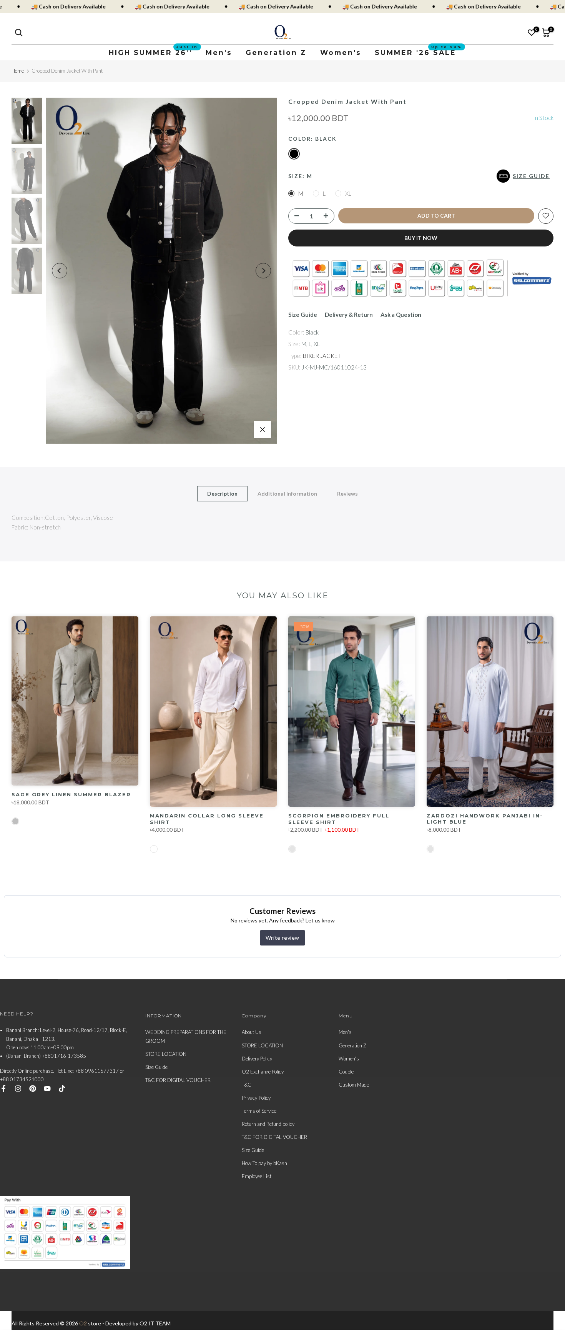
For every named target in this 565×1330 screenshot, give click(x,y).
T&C (246, 1085)
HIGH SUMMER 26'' (153, 52)
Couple (346, 1072)
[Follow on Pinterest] (32, 1088)
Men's (219, 52)
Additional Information (287, 493)
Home (18, 71)
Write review (282, 937)
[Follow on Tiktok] (61, 1088)
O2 (83, 1323)
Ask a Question (401, 314)
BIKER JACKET (322, 355)
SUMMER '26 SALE (418, 52)
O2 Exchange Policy (263, 1072)
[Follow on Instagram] (18, 1088)
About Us (251, 1032)
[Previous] (59, 270)
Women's (340, 52)
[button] (525, 176)
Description (222, 493)
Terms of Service (259, 1111)
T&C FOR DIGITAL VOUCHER (178, 1080)
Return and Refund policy (268, 1124)
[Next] (263, 270)
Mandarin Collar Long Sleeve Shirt (207, 818)
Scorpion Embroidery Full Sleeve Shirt (338, 818)
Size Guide (302, 314)
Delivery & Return (349, 314)
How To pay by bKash (264, 1163)
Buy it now (420, 237)
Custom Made (354, 1085)
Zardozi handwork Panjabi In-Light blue (485, 818)
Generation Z (276, 52)
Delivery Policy (257, 1058)
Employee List (256, 1176)
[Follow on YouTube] (47, 1088)
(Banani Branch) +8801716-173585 (46, 1056)
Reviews (347, 493)
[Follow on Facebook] (3, 1088)
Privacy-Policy (256, 1098)
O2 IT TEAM (155, 1323)
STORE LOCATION (165, 1054)
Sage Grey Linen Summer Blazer (71, 794)
